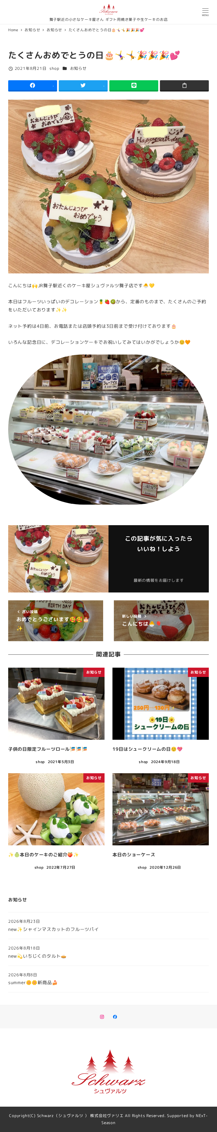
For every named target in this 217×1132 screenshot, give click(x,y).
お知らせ (78, 68)
